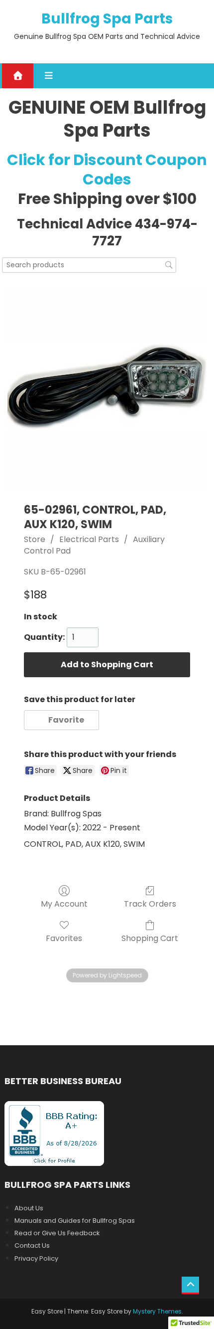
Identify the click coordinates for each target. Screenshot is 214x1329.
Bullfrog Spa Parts (107, 18)
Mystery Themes (157, 1311)
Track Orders (150, 903)
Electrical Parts (89, 539)
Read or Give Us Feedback (57, 1233)
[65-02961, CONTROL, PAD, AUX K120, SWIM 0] (107, 388)
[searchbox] (89, 265)
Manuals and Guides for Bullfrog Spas (74, 1220)
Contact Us (32, 1245)
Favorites (64, 938)
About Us (28, 1208)
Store (34, 539)
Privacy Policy (36, 1258)
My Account (64, 903)
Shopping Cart (149, 938)
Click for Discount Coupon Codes (107, 169)
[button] (61, 720)
